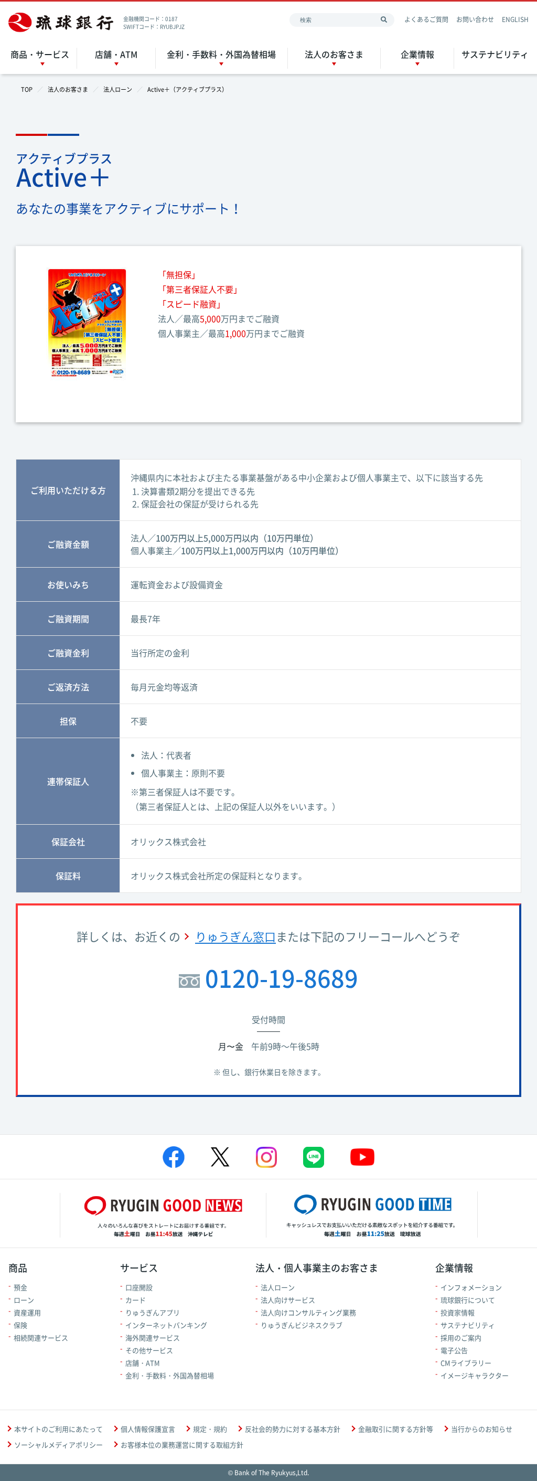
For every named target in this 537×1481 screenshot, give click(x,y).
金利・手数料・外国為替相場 (221, 54)
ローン (24, 1300)
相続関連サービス (41, 1338)
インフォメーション (471, 1287)
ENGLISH (515, 19)
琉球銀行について (468, 1300)
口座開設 (139, 1287)
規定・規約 (210, 1429)
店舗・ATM (116, 54)
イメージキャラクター (475, 1375)
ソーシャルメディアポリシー (58, 1445)
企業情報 (417, 54)
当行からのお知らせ (481, 1429)
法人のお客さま (334, 54)
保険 (20, 1325)
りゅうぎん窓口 (235, 936)
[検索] (383, 20)
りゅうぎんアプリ (152, 1312)
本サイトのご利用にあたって (58, 1429)
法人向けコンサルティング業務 (308, 1312)
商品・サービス (39, 54)
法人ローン (278, 1287)
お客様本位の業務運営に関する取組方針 (182, 1445)
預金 (20, 1287)
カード (135, 1300)
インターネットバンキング (166, 1325)
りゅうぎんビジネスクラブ (301, 1325)
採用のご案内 (461, 1338)
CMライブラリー (466, 1363)
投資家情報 (458, 1312)
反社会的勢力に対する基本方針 (292, 1429)
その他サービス (149, 1350)
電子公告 (454, 1350)
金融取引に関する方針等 (395, 1429)
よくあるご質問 (426, 19)
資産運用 (27, 1312)
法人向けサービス (288, 1300)
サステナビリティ (495, 54)
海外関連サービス (152, 1338)
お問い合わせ (475, 19)
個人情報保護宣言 (148, 1429)
